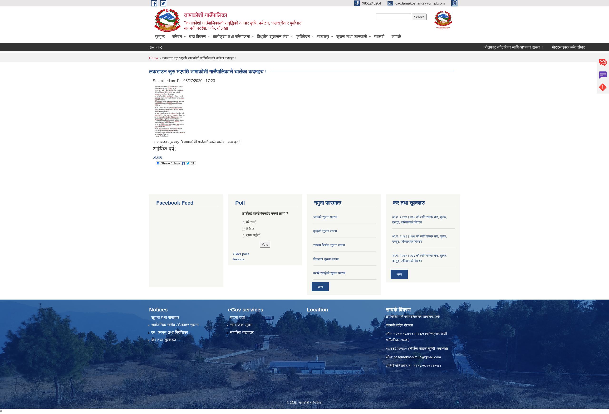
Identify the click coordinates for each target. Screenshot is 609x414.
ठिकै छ (250, 229)
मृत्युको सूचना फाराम (325, 231)
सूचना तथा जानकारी (351, 36)
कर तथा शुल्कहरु (163, 340)
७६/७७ (157, 157)
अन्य (320, 287)
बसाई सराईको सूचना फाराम (329, 273)
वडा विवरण (197, 36)
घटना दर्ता (237, 317)
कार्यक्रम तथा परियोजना (231, 36)
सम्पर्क (396, 36)
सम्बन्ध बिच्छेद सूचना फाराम (329, 245)
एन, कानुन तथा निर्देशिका (169, 332)
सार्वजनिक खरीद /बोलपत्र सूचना (175, 325)
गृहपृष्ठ (160, 36)
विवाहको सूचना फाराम (326, 259)
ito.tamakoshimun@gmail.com (417, 357)
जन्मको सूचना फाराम (325, 217)
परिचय (177, 36)
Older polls (241, 254)
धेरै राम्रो (251, 222)
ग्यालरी (379, 36)
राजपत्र (323, 36)
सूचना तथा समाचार (165, 317)
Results (238, 259)
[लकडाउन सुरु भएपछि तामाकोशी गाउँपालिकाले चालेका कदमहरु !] (170, 110)
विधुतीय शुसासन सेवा (273, 36)
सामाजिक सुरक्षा (241, 325)
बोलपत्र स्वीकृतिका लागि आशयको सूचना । (500, 47)
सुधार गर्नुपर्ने (253, 235)
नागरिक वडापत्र (242, 332)
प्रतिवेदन (303, 36)
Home (153, 58)
